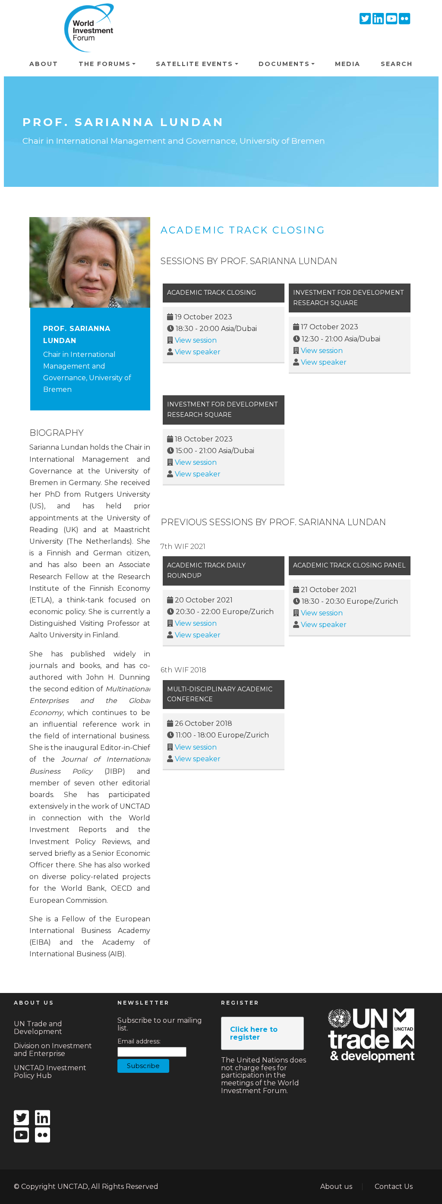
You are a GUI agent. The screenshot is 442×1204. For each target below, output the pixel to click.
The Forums (105, 64)
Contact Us (394, 1186)
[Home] (86, 15)
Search (397, 64)
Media (347, 64)
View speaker (198, 352)
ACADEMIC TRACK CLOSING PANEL (349, 565)
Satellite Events (194, 64)
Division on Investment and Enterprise (53, 1050)
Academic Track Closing (243, 230)
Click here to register (254, 1033)
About (43, 64)
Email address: (139, 1041)
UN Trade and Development (38, 1028)
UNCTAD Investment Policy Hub (50, 1072)
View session (196, 340)
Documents (284, 64)
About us (336, 1186)
